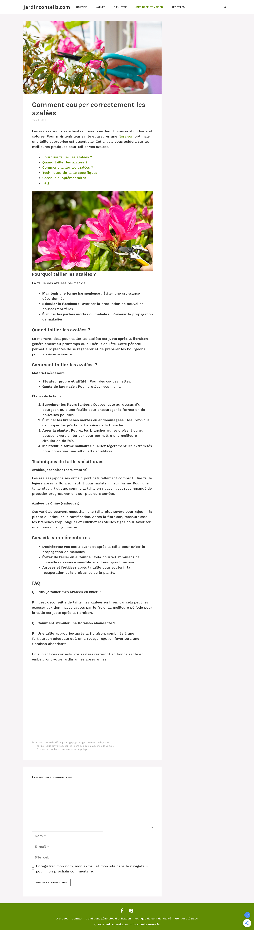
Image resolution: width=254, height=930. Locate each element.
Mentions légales (186, 918)
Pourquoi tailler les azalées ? (67, 157)
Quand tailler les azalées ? (64, 162)
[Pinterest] (131, 911)
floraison (125, 136)
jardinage (80, 742)
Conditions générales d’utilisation (108, 918)
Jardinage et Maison (149, 7)
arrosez (40, 742)
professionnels (94, 742)
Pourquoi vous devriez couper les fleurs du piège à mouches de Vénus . (75, 746)
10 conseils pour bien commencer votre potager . (63, 749)
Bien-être (120, 7)
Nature (100, 7)
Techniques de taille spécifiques (69, 173)
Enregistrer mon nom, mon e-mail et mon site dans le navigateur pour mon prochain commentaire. (92, 868)
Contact (77, 918)
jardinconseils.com (46, 7)
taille (106, 742)
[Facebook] (122, 911)
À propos (62, 918)
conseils (49, 742)
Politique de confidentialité (152, 918)
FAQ (45, 183)
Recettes (178, 7)
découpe (60, 742)
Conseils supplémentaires (64, 178)
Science (81, 7)
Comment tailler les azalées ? (67, 167)
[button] (225, 7)
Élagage (70, 742)
